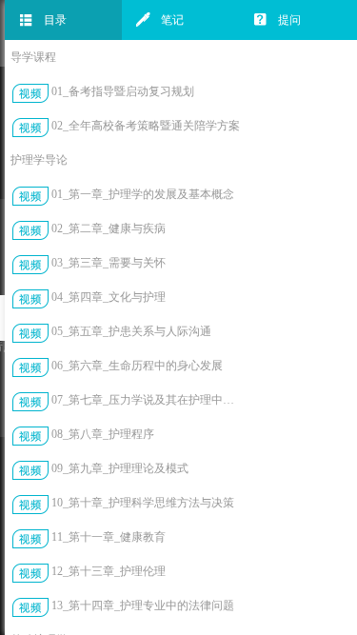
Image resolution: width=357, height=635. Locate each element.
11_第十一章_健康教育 (108, 537)
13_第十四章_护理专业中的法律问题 (142, 605)
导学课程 (33, 57)
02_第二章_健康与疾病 (108, 228)
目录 (55, 20)
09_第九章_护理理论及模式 (119, 468)
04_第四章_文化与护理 (108, 297)
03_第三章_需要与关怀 (108, 262)
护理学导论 (39, 160)
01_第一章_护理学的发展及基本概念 (142, 194)
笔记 (172, 20)
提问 (289, 20)
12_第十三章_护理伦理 (108, 571)
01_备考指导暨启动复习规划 (122, 91)
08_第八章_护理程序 (102, 434)
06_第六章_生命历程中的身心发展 (137, 365)
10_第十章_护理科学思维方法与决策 (142, 502)
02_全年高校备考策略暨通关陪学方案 (145, 125)
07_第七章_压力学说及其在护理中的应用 (146, 400)
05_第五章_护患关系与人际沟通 (131, 331)
